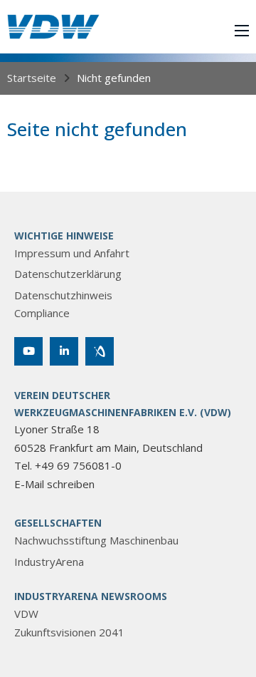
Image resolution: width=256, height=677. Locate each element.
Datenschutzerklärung (68, 274)
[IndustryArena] (99, 351)
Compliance (42, 313)
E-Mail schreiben (54, 484)
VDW (26, 613)
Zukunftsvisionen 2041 (69, 632)
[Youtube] (28, 351)
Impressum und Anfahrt (71, 253)
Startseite (31, 78)
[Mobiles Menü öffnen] (242, 30)
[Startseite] (53, 26)
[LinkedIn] (64, 351)
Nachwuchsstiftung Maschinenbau (96, 540)
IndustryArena (49, 561)
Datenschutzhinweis (63, 295)
